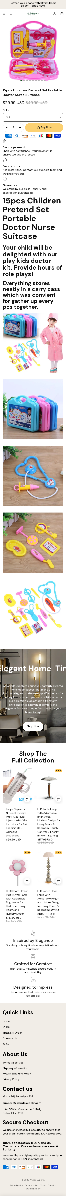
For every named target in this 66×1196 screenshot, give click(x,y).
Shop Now (33, 726)
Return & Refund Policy (17, 1073)
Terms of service (48, 1185)
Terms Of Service (13, 1062)
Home (6, 1021)
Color (6, 110)
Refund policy (16, 1185)
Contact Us (10, 1038)
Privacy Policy (11, 1079)
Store (6, 1027)
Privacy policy (32, 1185)
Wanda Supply (36, 1180)
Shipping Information (15, 1068)
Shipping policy (33, 1188)
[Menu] (4, 14)
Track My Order (12, 1032)
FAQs (6, 1044)
